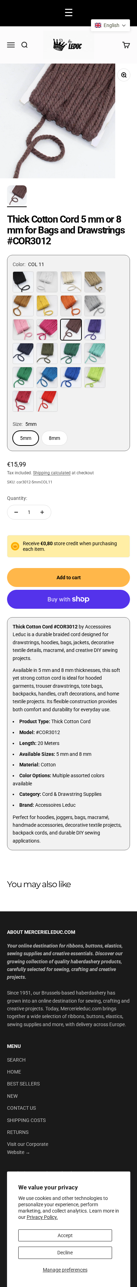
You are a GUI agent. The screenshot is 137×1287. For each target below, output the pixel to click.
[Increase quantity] (42, 512)
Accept (65, 1235)
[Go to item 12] (17, 196)
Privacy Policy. (42, 1217)
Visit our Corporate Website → (27, 1148)
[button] (110, 25)
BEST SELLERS (23, 1084)
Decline (65, 1252)
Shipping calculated (52, 472)
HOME (14, 1072)
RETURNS (17, 1132)
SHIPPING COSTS (26, 1120)
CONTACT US (21, 1108)
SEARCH (16, 1060)
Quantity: (17, 498)
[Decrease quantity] (16, 512)
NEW (12, 1096)
